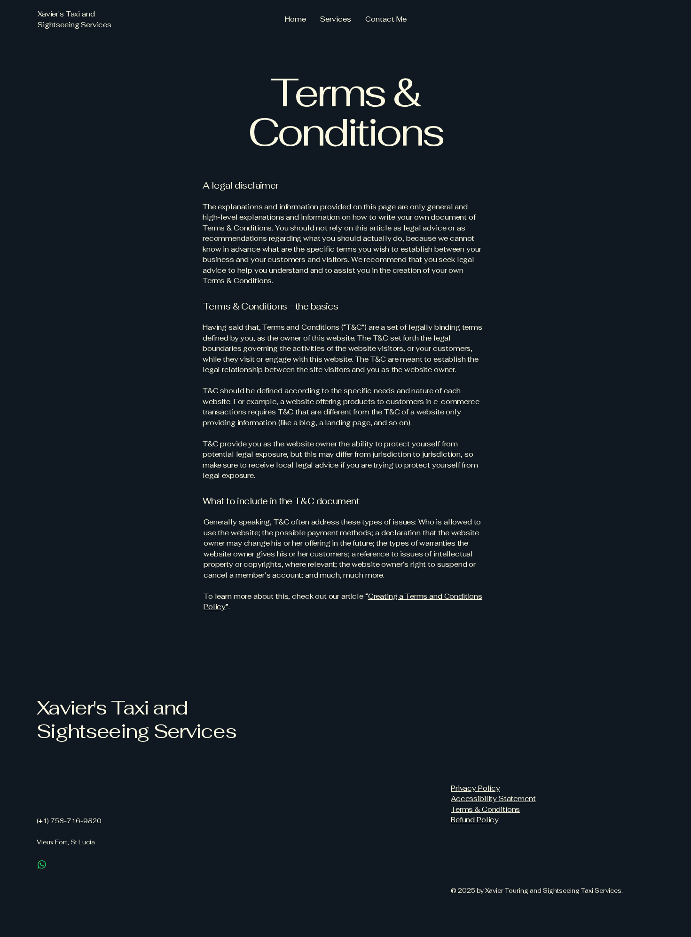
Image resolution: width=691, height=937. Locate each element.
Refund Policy (475, 819)
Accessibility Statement (493, 798)
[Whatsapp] (42, 864)
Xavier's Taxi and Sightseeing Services (136, 719)
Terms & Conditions (485, 809)
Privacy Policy (475, 788)
